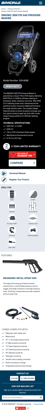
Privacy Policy (38, 404)
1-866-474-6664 (28, 378)
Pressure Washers (14, 9)
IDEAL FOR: (6, 187)
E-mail (15, 378)
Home (3, 9)
